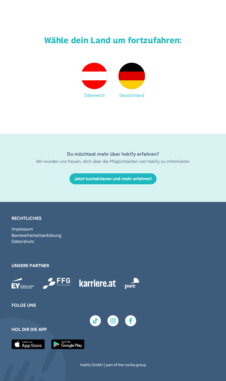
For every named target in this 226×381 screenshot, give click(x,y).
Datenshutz (23, 241)
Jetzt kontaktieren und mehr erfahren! (113, 178)
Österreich (94, 95)
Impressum (22, 229)
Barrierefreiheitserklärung (36, 235)
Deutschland (131, 95)
